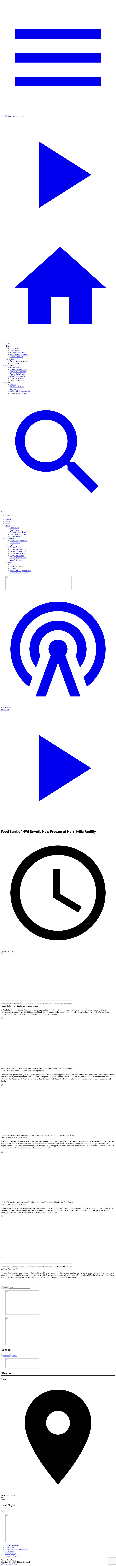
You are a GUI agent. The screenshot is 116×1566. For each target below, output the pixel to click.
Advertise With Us (17, 387)
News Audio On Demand (19, 354)
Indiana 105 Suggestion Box (20, 391)
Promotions (10, 359)
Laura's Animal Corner (18, 378)
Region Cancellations (18, 372)
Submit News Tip (16, 357)
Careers (13, 389)
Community (9, 365)
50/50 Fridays (15, 363)
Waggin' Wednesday (17, 376)
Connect (8, 382)
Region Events (15, 367)
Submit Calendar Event (18, 369)
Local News (14, 348)
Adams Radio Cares (17, 374)
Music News (14, 350)
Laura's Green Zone (17, 380)
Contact (13, 384)
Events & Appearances (18, 361)
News (7, 346)
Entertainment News (18, 352)
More (3, 1511)
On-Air (7, 344)
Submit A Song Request (19, 393)
